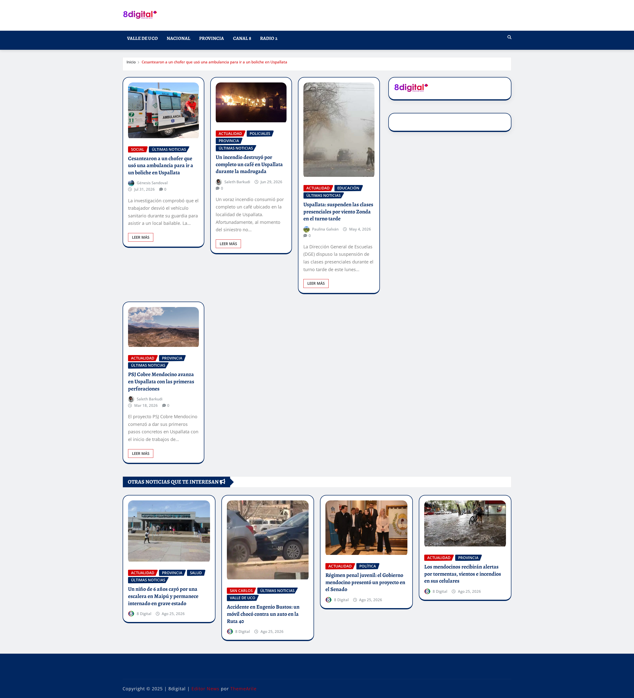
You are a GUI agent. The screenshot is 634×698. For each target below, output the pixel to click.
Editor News (205, 689)
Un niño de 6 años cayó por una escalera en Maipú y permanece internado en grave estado (163, 596)
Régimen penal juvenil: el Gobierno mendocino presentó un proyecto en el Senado (365, 582)
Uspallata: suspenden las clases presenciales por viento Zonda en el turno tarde (338, 211)
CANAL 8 (242, 38)
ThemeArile (243, 689)
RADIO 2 (268, 38)
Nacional (178, 38)
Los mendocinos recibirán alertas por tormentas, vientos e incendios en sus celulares (462, 574)
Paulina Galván (325, 229)
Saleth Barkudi (237, 181)
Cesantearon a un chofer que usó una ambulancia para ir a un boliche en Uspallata (214, 61)
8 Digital (144, 613)
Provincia (211, 38)
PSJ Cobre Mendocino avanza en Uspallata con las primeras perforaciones (161, 381)
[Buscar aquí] (509, 37)
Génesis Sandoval (152, 182)
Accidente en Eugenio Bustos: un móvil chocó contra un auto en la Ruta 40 (263, 614)
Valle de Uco (142, 38)
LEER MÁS (140, 237)
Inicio (131, 61)
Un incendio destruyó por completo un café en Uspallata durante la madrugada (249, 164)
